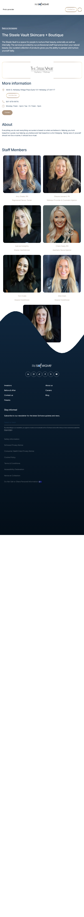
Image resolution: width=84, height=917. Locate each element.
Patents (7, 400)
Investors (8, 385)
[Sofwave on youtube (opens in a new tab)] (56, 374)
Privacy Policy (8, 430)
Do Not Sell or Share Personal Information (21, 481)
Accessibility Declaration (14, 469)
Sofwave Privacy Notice (14, 445)
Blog (47, 395)
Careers (48, 390)
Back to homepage (9, 28)
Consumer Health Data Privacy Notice (19, 451)
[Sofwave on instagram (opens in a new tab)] (34, 374)
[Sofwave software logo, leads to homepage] (42, 4)
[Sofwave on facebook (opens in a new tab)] (45, 374)
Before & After (10, 390)
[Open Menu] (80, 10)
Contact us (8, 395)
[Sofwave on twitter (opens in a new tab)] (51, 374)
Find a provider (8, 9)
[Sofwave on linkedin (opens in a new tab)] (28, 374)
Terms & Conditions (12, 463)
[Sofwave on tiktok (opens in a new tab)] (39, 374)
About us (49, 385)
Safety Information (11, 439)
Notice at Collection (12, 475)
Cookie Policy (9, 457)
